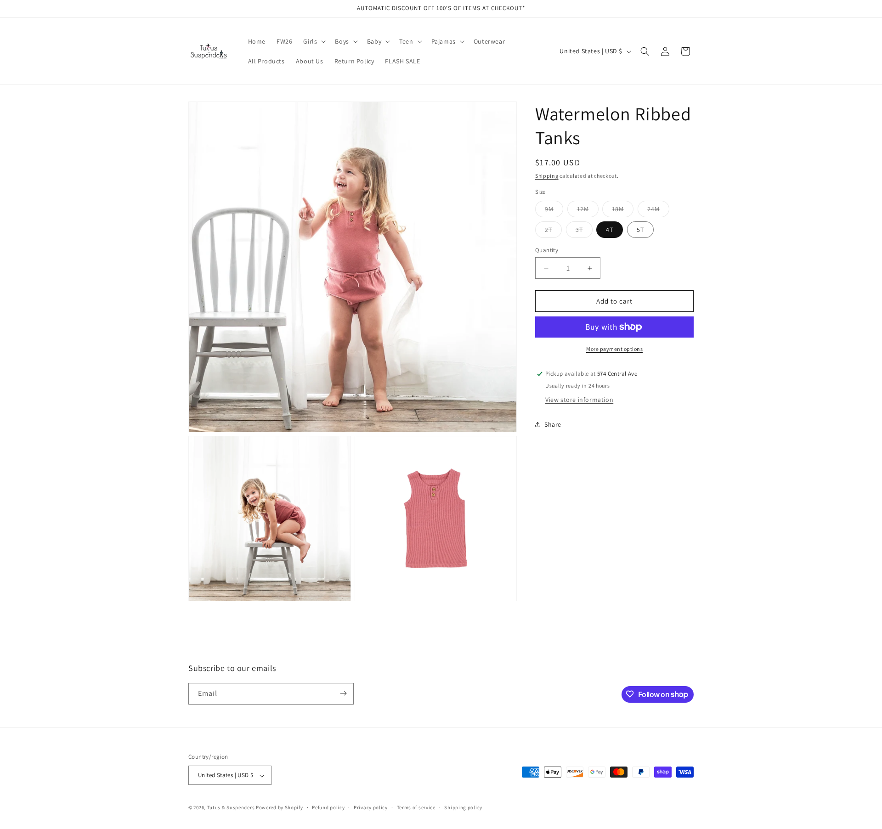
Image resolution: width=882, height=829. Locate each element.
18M (622, 210)
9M (554, 210)
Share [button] (552, 424)
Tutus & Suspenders (231, 808)
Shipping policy (463, 807)
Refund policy (328, 807)
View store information (579, 399)
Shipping (547, 175)
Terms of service (416, 807)
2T (553, 231)
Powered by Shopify (279, 808)
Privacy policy (371, 807)
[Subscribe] (343, 693)
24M (658, 210)
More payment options (614, 348)
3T (584, 231)
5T (640, 230)
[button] (313, 41)
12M (588, 210)
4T (609, 230)
